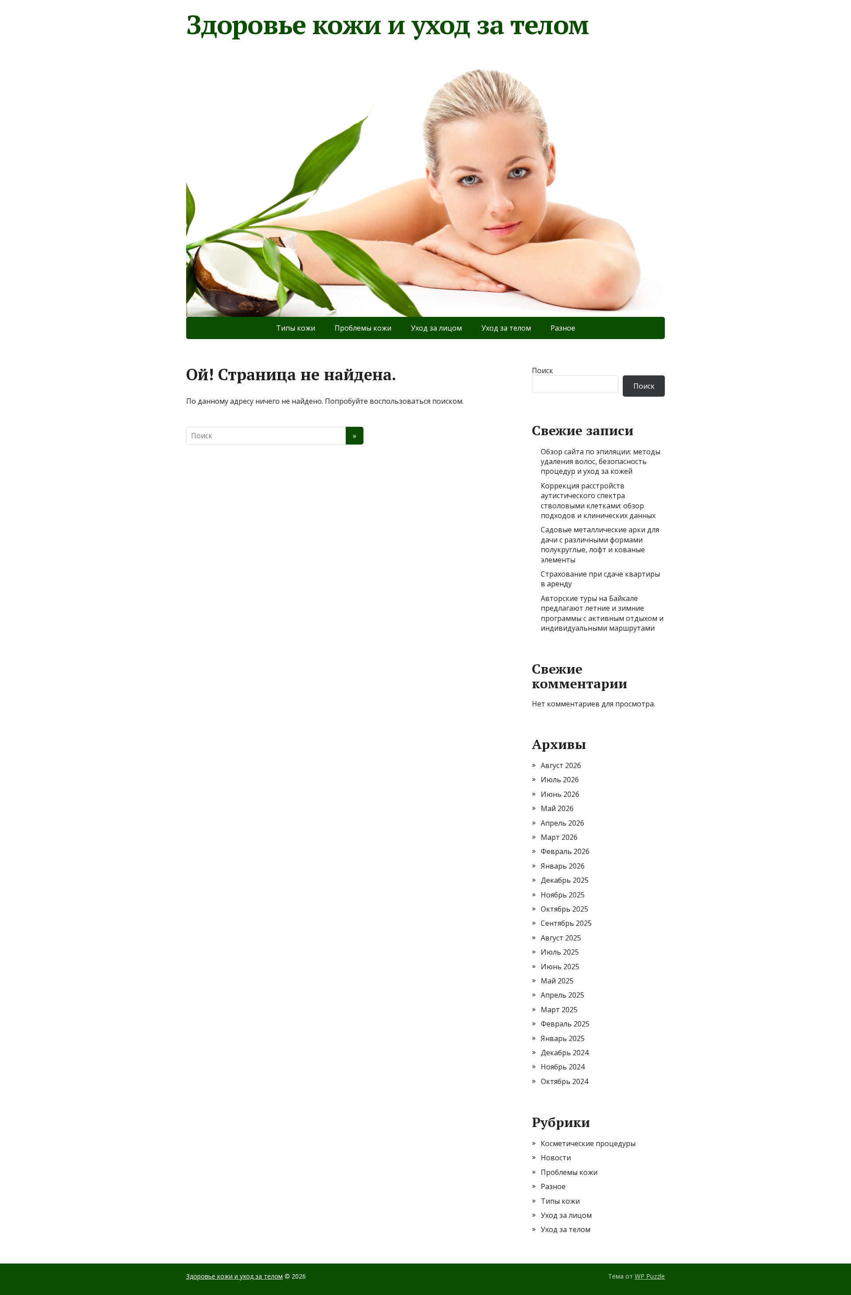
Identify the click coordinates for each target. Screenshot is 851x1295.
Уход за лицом (436, 328)
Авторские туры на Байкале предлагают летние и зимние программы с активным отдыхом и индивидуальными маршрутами (602, 613)
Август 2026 (561, 765)
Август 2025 (561, 938)
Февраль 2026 (565, 851)
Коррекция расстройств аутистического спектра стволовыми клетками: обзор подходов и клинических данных (598, 500)
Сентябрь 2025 (566, 923)
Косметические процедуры (588, 1143)
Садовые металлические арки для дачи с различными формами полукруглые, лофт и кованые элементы (600, 544)
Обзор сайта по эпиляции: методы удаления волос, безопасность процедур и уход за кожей (600, 461)
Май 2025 (557, 981)
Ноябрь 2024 (563, 1067)
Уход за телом (506, 328)
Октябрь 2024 (564, 1081)
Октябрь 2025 (564, 909)
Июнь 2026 (560, 794)
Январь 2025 (563, 1038)
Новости (556, 1157)
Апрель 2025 (562, 995)
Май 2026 (557, 808)
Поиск (542, 370)
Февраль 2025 (565, 1024)
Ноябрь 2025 (563, 895)
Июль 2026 (560, 779)
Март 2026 (559, 837)
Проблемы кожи (363, 328)
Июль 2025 (560, 952)
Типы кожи (295, 328)
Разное (562, 328)
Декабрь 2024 (565, 1052)
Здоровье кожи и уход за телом (387, 24)
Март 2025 (559, 1009)
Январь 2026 (563, 866)
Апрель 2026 (562, 823)
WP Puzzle (650, 1276)
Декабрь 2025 (565, 880)
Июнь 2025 (560, 966)
